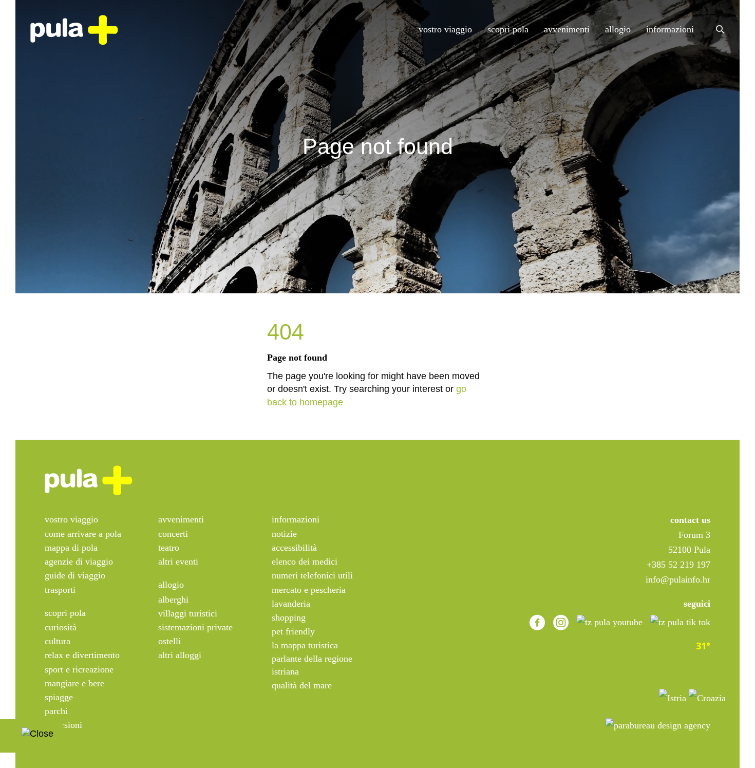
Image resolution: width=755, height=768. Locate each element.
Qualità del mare (302, 685)
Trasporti (60, 590)
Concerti (173, 534)
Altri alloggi (179, 655)
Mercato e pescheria (309, 590)
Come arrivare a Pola (83, 534)
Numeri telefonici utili (312, 575)
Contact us (690, 520)
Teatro (168, 547)
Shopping (289, 617)
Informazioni (670, 29)
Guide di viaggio (75, 575)
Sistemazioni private (195, 627)
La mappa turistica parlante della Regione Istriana (312, 658)
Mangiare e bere (74, 683)
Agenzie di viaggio (79, 561)
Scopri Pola (507, 29)
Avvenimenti (567, 29)
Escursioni (63, 725)
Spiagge (59, 697)
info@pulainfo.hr (678, 579)
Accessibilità (294, 547)
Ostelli (169, 641)
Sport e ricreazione (79, 669)
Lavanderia (291, 603)
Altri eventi (178, 561)
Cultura (57, 641)
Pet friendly (293, 631)
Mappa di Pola (71, 547)
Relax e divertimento (82, 655)
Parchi (56, 711)
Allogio (618, 29)
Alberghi (173, 599)
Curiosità (61, 627)
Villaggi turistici (187, 613)
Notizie (284, 534)
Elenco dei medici (304, 561)
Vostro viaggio (445, 29)
